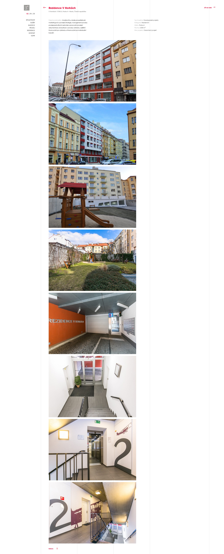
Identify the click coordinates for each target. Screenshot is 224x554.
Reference (31, 30)
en (31, 14)
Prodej (32, 28)
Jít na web (208, 8)
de (34, 14)
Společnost (30, 20)
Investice (31, 25)
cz (27, 14)
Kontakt (32, 33)
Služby (32, 22)
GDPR (33, 36)
